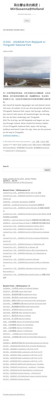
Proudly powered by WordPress (14, 394)
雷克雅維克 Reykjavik (41, 147)
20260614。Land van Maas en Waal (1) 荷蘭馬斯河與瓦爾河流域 (26, 223)
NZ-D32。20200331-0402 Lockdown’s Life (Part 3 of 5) (22, 355)
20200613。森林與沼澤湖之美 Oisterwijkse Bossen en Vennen (25, 343)
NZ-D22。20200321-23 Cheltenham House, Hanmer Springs (25, 376)
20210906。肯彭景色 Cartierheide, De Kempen (20, 297)
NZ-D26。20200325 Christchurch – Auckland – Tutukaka (23, 367)
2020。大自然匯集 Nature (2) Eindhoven (18, 328)
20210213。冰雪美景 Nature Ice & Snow (17, 309)
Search (6, 166)
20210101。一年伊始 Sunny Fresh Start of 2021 (20, 334)
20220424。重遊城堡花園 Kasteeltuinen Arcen (20, 294)
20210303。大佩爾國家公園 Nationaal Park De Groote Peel (24, 303)
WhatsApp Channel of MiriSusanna (18, 182)
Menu (27, 20)
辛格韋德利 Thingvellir (25, 147)
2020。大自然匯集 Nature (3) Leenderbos (18, 325)
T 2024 (42, 141)
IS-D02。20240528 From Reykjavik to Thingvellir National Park (24, 43)
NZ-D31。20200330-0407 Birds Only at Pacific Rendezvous (24, 346)
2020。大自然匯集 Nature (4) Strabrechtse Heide (21, 321)
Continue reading (11, 135)
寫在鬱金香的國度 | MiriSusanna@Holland (27, 7)
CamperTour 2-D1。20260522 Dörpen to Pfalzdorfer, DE (23, 244)
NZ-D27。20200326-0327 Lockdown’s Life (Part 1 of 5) (22, 361)
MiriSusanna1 (21, 150)
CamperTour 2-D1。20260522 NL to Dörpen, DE (20, 247)
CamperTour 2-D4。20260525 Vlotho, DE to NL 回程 (22, 192)
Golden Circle (27, 144)
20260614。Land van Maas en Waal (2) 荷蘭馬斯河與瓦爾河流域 (26, 220)
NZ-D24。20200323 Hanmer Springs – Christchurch (22, 373)
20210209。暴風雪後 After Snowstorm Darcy (19, 312)
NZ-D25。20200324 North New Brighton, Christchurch (23, 370)
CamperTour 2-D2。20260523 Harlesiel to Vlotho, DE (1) (23, 229)
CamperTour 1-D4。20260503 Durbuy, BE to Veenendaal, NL (25, 250)
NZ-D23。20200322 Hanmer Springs (16, 379)
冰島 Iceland (36, 144)
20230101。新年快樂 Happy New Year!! (17, 291)
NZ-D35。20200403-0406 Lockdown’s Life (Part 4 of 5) (22, 352)
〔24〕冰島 (35, 141)
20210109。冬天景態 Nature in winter (17, 318)
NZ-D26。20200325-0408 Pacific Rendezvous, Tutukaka (23, 364)
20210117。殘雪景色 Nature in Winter (17, 315)
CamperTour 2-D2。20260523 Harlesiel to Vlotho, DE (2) (23, 226)
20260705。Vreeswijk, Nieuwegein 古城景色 (19, 202)
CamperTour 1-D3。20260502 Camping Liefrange (21, 259)
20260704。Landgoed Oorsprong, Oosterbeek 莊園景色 (23, 205)
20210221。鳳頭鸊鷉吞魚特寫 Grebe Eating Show (21, 306)
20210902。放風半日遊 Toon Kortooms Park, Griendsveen (24, 300)
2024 (19, 144)
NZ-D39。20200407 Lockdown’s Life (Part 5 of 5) (20, 349)
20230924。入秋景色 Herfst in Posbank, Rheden (20, 288)
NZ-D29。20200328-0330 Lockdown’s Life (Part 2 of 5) (22, 358)
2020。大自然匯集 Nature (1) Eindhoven (18, 331)
